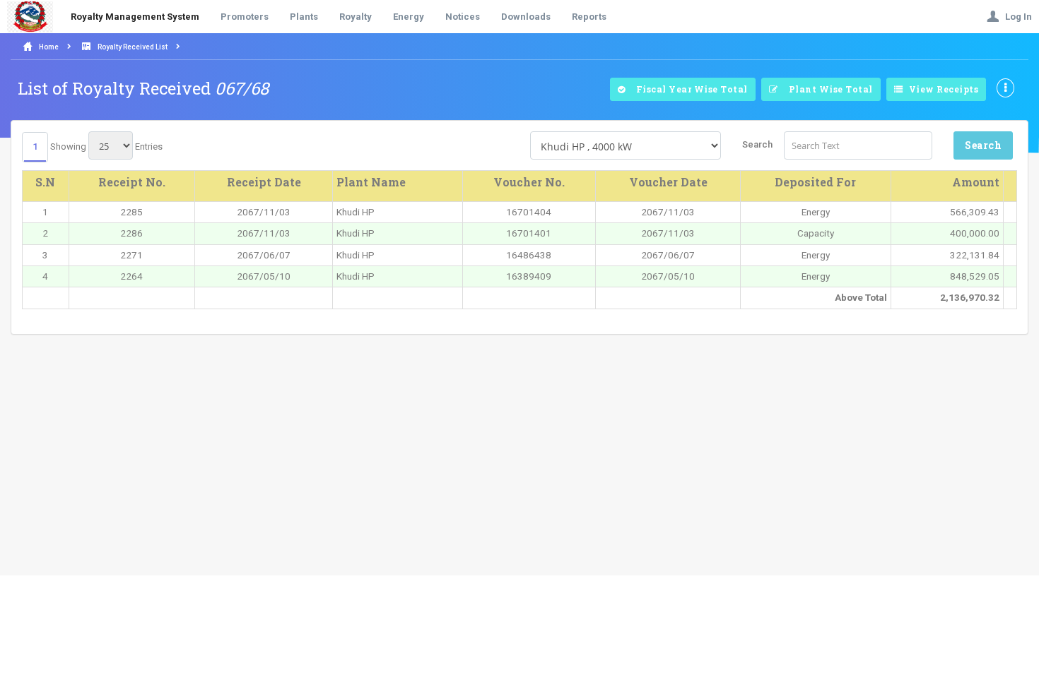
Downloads (526, 16)
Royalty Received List (133, 47)
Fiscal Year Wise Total (688, 89)
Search (757, 144)
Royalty (355, 16)
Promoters (245, 16)
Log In (1015, 16)
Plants (304, 16)
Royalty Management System (135, 16)
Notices (462, 16)
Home (49, 47)
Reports (589, 16)
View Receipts (942, 89)
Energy (408, 16)
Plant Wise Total (827, 89)
